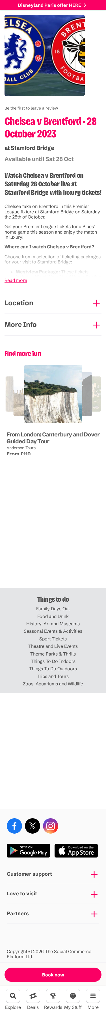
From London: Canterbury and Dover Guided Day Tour (53, 437)
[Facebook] (14, 826)
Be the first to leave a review (31, 108)
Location (19, 303)
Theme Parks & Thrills (53, 653)
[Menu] (93, 996)
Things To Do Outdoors (53, 668)
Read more (16, 280)
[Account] (73, 996)
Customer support (29, 874)
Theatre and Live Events (53, 646)
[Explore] (13, 996)
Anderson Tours (21, 447)
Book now (53, 975)
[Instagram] (50, 826)
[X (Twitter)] (32, 826)
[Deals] (33, 996)
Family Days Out (53, 608)
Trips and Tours (53, 676)
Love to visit (22, 893)
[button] (31, 108)
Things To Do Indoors (53, 661)
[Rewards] (53, 996)
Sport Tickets (53, 638)
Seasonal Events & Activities (53, 631)
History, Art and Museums (53, 623)
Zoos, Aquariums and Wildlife (53, 683)
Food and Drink (53, 616)
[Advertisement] (53, 530)
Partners (18, 913)
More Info (21, 324)
